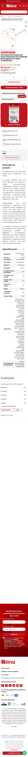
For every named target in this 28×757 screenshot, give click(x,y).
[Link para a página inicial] (3, 16)
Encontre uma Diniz (14, 1)
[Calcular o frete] (22, 96)
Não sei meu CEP (7, 99)
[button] (9, 73)
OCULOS (10, 16)
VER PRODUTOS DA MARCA (11, 157)
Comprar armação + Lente (14, 87)
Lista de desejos (24, 6)
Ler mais (14, 726)
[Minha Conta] (20, 6)
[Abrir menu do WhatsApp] (24, 753)
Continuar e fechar (14, 753)
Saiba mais (14, 750)
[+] (24, 78)
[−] (3, 78)
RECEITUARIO (18, 16)
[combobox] (14, 12)
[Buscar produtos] (26, 12)
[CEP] (10, 95)
